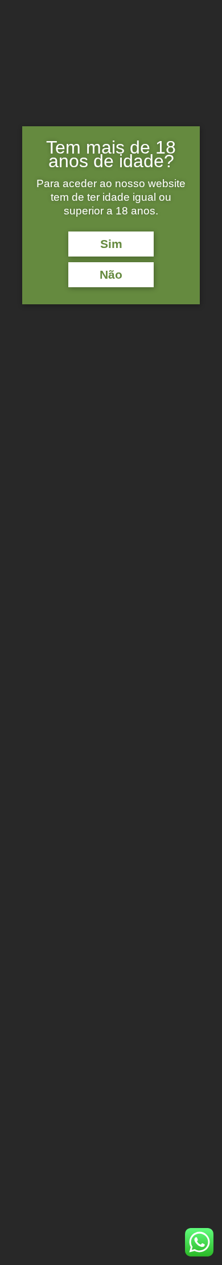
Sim (111, 244)
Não (111, 275)
